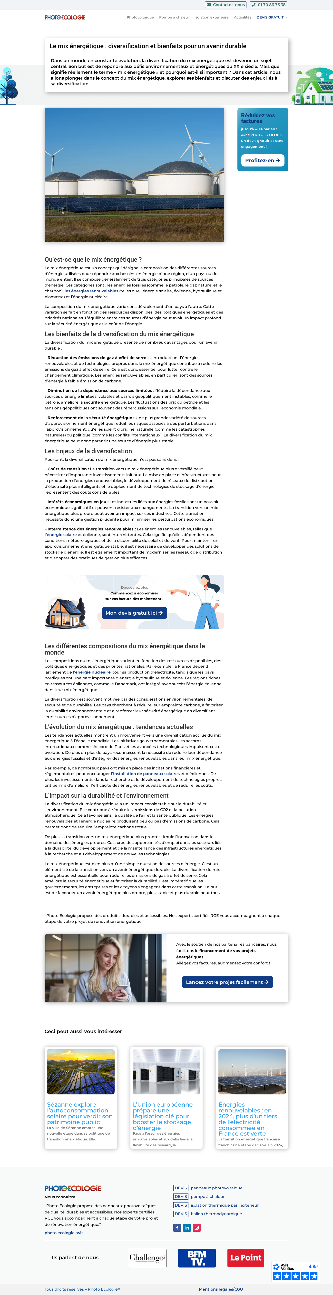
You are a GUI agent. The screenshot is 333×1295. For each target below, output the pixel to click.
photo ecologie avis (64, 1232)
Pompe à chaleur (174, 17)
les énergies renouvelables (91, 291)
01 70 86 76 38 (271, 4)
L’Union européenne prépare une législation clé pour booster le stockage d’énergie (163, 1116)
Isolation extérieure (212, 17)
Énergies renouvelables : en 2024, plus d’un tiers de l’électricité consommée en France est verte (247, 1119)
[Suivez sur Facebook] (177, 1228)
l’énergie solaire (61, 534)
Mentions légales (216, 1289)
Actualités (242, 17)
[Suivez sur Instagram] (197, 1228)
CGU (239, 1289)
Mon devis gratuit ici (131, 613)
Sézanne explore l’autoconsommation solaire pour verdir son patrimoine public (80, 1113)
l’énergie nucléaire (92, 672)
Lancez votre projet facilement (224, 982)
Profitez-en (259, 160)
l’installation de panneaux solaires (145, 773)
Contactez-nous (229, 4)
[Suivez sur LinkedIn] (187, 1228)
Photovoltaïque (140, 17)
